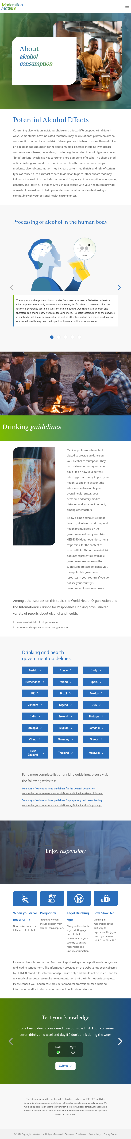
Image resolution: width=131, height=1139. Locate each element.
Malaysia (94, 752)
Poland (63, 681)
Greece (94, 739)
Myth (73, 1047)
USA (94, 704)
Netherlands (32, 681)
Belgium (64, 727)
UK (33, 693)
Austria (33, 670)
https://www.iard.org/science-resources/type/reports (40, 627)
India (33, 716)
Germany (63, 739)
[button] (127, 6)
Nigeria (63, 704)
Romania (94, 727)
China (32, 739)
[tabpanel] (65, 281)
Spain (94, 681)
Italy (94, 670)
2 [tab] (58, 337)
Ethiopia (33, 727)
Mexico (94, 693)
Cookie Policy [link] (95, 1134)
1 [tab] (52, 337)
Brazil (63, 693)
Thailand (63, 752)
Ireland (63, 716)
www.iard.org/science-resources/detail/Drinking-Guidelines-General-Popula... (62, 793)
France (63, 670)
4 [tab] (72, 337)
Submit (63, 1065)
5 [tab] (79, 337)
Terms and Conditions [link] (75, 1134)
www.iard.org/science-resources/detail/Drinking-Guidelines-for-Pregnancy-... (62, 805)
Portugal (94, 716)
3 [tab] (65, 337)
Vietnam (33, 704)
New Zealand (33, 752)
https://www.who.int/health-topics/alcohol (35, 622)
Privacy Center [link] (110, 1134)
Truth (58, 1047)
